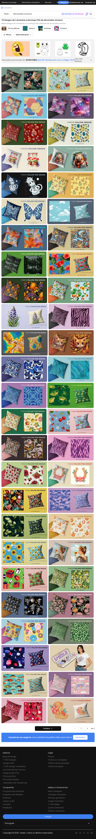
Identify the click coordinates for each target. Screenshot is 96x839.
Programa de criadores (13, 791)
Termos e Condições (57, 759)
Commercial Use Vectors (14, 769)
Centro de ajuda (55, 766)
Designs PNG (8, 763)
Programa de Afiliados (13, 794)
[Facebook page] (80, 833)
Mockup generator (56, 797)
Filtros (8, 35)
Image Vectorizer (56, 801)
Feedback (7, 807)
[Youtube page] (87, 833)
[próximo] (87, 728)
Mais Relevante (22, 35)
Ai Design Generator (57, 794)
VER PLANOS (80, 737)
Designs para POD (11, 773)
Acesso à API (8, 801)
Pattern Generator (56, 811)
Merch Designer (55, 791)
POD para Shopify (11, 779)
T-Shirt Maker (54, 804)
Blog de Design (9, 756)
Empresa (7, 797)
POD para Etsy (9, 776)
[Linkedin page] (91, 833)
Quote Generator (56, 807)
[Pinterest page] (84, 833)
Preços (51, 756)
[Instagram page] (76, 833)
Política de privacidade (58, 763)
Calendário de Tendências (15, 782)
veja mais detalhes (78, 60)
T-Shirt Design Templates (14, 766)
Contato (7, 804)
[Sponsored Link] (17, 49)
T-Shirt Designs (9, 759)
